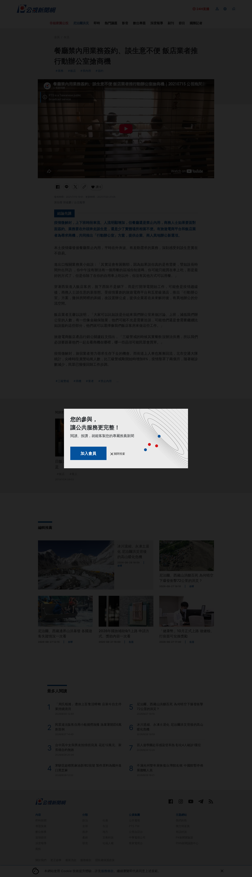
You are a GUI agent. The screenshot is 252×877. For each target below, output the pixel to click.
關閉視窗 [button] (119, 453)
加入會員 (88, 453)
